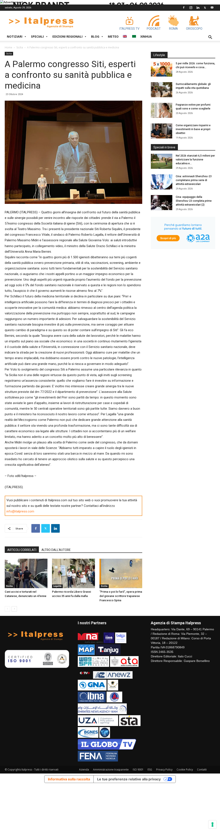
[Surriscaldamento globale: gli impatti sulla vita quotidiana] (161, 89)
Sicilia (19, 47)
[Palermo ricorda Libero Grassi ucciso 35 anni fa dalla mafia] (73, 573)
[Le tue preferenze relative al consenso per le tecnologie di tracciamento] (212, 824)
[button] (210, 38)
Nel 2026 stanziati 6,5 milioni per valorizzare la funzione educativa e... (195, 159)
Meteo (113, 36)
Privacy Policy (164, 769)
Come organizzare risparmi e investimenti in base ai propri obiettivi (193, 129)
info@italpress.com (20, 511)
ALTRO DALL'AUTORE (56, 550)
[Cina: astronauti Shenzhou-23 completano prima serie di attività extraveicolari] (161, 181)
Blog (95, 36)
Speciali (37, 36)
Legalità (57, 586)
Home (8, 47)
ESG (150, 769)
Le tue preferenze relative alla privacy (129, 779)
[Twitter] (205, 8)
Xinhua (146, 36)
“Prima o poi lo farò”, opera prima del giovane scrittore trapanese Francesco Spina (120, 596)
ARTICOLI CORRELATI (21, 550)
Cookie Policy (185, 769)
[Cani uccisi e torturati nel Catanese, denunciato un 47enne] (26, 573)
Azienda (84, 769)
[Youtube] (212, 8)
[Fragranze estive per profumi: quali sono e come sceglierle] (161, 110)
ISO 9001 (138, 769)
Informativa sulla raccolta (69, 779)
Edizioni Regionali (67, 36)
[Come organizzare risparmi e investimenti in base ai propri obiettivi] (161, 130)
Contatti (202, 769)
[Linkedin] (198, 8)
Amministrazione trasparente (111, 769)
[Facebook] (183, 8)
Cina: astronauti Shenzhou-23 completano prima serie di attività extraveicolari (194, 180)
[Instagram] (191, 8)
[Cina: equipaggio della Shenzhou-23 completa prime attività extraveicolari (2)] (161, 202)
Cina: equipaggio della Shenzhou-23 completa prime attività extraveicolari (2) (194, 200)
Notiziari (14, 36)
